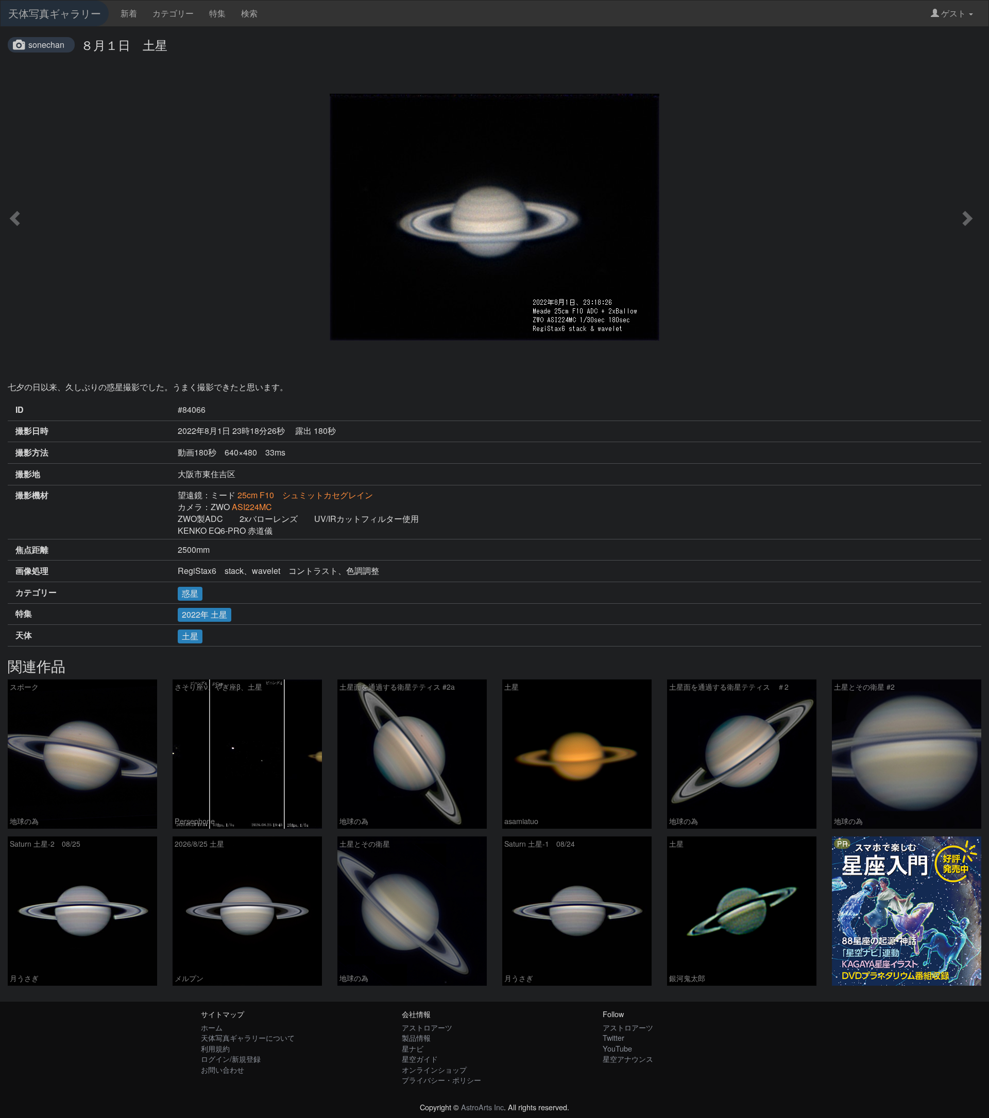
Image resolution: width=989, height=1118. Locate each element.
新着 (129, 13)
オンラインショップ (434, 1069)
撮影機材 (31, 495)
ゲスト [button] (953, 13)
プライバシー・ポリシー (441, 1079)
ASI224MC (252, 507)
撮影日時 (31, 430)
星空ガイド (420, 1058)
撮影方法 (31, 452)
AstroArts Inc (482, 1107)
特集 (217, 13)
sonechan (46, 44)
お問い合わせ (222, 1069)
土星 (190, 636)
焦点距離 (31, 549)
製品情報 (416, 1037)
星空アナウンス (628, 1058)
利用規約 (215, 1048)
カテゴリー (173, 13)
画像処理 (31, 571)
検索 (249, 13)
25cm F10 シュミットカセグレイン (305, 495)
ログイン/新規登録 (231, 1058)
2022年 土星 (204, 614)
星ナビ (412, 1048)
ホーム (212, 1027)
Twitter (613, 1037)
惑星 (190, 593)
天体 (23, 635)
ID (19, 409)
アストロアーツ (427, 1027)
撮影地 (27, 474)
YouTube (617, 1048)
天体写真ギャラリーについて (248, 1037)
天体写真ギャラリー (54, 13)
